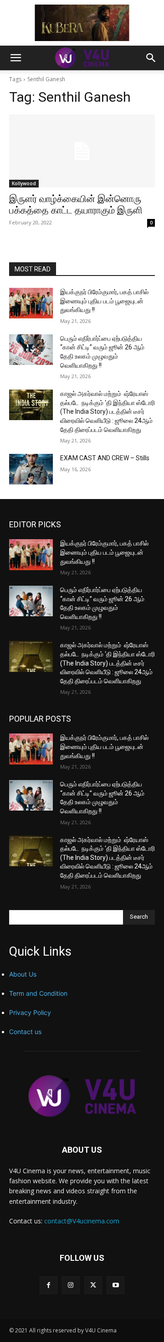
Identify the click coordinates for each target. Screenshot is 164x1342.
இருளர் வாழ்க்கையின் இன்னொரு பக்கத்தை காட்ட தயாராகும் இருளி (76, 204)
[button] (15, 58)
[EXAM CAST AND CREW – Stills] (31, 469)
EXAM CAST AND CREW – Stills (104, 458)
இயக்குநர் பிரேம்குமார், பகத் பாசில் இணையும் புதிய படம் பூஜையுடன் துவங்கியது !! (104, 300)
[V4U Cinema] (82, 1095)
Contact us (25, 1031)
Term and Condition (38, 993)
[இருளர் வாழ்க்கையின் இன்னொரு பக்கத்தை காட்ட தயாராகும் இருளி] (82, 150)
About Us (22, 974)
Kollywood (24, 183)
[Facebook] (48, 1285)
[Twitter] (93, 1285)
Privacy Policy (30, 1012)
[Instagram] (71, 1285)
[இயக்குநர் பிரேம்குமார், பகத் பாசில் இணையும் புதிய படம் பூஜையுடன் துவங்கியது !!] (31, 303)
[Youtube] (115, 1285)
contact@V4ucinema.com (81, 1221)
